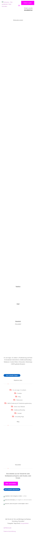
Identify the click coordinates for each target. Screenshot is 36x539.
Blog (19, 396)
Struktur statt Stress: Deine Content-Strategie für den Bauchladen (14, 65)
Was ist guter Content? (13, 247)
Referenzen (19, 400)
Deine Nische (21, 45)
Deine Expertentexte (10, 45)
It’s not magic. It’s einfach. (19, 390)
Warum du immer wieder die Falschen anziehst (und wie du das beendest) (18, 449)
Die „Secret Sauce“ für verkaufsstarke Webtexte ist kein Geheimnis (17, 128)
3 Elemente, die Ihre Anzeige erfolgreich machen (15, 227)
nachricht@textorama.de (18, 306)
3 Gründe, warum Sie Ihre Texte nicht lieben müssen (16, 184)
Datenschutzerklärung (10, 531)
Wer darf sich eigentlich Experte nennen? (16, 87)
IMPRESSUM (8, 528)
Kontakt (19, 413)
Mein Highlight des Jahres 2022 (16, 147)
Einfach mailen (28, 3)
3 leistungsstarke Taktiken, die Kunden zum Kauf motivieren (16, 207)
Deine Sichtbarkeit (21, 47)
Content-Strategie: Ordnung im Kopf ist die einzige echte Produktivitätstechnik (18, 41)
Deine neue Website (19, 406)
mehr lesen (7, 434)
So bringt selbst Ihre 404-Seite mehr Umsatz (16, 107)
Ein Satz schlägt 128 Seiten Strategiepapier (15, 431)
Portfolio (19, 393)
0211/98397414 (28, 10)
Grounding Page (19, 416)
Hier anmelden (10, 484)
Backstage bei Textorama (18, 148)
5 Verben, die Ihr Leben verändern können (17, 162)
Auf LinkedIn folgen (12, 375)
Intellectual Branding (19, 410)
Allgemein (7, 69)
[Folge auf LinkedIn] (18, 369)
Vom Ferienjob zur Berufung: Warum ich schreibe (15, 457)
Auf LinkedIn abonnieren (12, 489)
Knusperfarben (25, 523)
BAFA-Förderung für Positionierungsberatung (19, 403)
